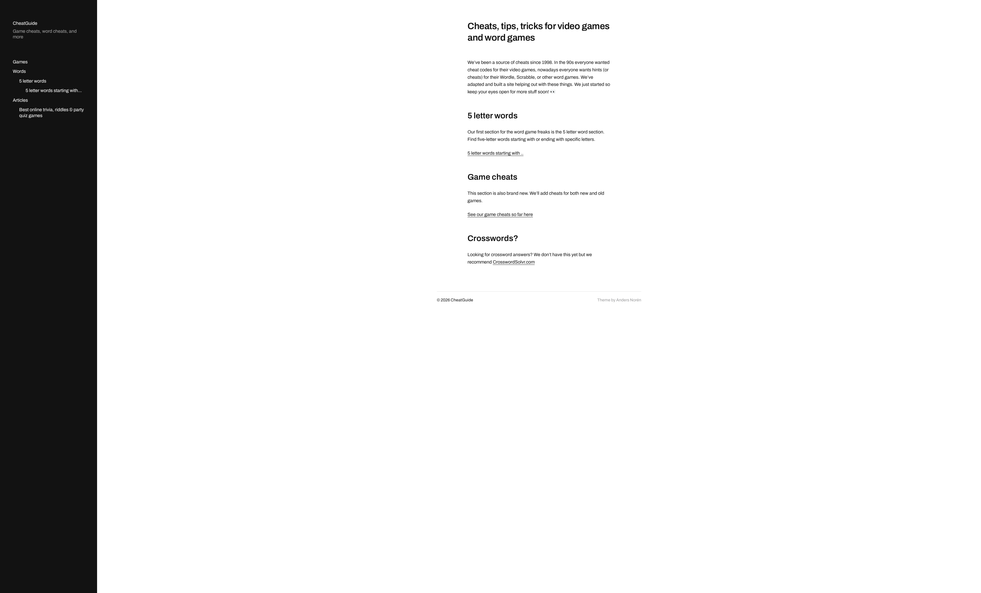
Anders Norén (628, 300)
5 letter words (32, 81)
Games (20, 61)
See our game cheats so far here (500, 214)
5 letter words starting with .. (495, 153)
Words (19, 71)
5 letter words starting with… (54, 90)
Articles (20, 100)
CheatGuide (25, 23)
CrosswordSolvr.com (514, 262)
